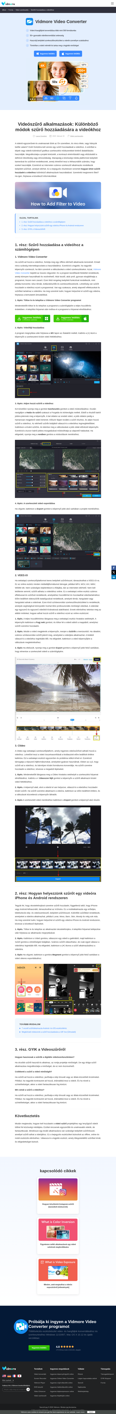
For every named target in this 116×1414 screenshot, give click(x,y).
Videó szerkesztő (40, 1396)
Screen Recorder (40, 1378)
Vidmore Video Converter (61, 21)
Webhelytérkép (83, 1391)
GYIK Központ (106, 1378)
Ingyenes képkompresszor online (62, 1391)
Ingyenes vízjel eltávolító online (61, 1383)
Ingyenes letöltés (47, 54)
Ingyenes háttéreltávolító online (61, 1387)
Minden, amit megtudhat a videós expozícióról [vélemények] (58, 1286)
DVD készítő (38, 1387)
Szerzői (80, 1383)
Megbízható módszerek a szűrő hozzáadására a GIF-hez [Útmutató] (49, 1032)
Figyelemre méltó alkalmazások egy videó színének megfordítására (58, 1245)
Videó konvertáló (40, 1374)
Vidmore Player (39, 1383)
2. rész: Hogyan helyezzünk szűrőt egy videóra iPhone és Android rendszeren (53, 226)
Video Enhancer (40, 1391)
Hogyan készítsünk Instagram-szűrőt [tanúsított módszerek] (58, 1205)
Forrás (10, 10)
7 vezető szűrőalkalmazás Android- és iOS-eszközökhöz (44, 1028)
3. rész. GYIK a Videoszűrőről (33, 229)
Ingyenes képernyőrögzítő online (62, 1374)
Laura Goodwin (41, 136)
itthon (4, 10)
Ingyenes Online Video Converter (62, 1378)
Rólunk (80, 1374)
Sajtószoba (82, 1387)
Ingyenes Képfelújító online (60, 1396)
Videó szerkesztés (22, 10)
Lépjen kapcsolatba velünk (87, 1378)
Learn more (80, 1412)
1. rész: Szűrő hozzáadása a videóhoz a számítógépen (43, 222)
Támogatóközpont (107, 1374)
